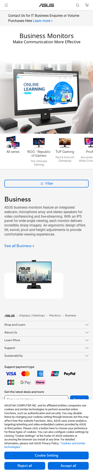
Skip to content (2, 13)
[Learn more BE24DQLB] (46, 132)
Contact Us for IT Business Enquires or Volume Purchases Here (43, 18)
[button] (6, 5)
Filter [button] (49, 183)
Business (70, 315)
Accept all (68, 466)
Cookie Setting (46, 455)
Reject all (25, 466)
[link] (46, 5)
